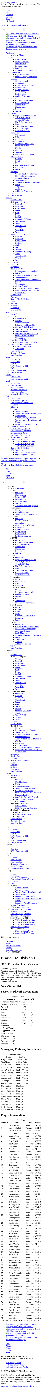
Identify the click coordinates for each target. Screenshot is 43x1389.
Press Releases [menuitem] (16, 385)
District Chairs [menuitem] (16, 295)
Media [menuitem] (8, 381)
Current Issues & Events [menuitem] (24, 85)
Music (8, 773)
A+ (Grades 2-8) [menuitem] (17, 157)
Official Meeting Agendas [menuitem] (20, 429)
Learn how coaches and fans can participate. (17, 1386)
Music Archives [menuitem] (16, 351)
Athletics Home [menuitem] (16, 200)
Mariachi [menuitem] (18, 321)
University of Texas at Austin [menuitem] (17, 1367)
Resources (15, 622)
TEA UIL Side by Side (20, 918)
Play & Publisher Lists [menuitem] (23, 122)
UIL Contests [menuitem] (20, 135)
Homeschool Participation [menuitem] (20, 437)
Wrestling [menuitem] (18, 232)
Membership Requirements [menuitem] (21, 435)
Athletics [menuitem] (9, 198)
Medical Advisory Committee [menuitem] (26, 275)
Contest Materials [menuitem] (21, 81)
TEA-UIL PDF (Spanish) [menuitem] (25, 446)
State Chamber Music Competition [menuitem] (28, 329)
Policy (8, 870)
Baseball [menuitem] (18, 204)
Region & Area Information (21, 810)
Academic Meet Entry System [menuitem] (26, 70)
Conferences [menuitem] (15, 72)
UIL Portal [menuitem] (10, 21)
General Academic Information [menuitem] (27, 174)
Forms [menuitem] (17, 169)
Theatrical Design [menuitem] (22, 120)
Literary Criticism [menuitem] (22, 90)
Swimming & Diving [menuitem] (23, 219)
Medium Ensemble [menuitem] (22, 323)
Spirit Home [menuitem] (15, 359)
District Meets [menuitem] (20, 64)
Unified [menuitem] (8, 375)
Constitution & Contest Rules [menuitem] (22, 403)
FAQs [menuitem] (13, 368)
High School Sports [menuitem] (18, 202)
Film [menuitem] (17, 124)
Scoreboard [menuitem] (15, 308)
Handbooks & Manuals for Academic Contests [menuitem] (25, 177)
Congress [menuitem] (18, 150)
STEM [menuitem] (13, 98)
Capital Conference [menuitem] (22, 75)
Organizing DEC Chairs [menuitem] (24, 454)
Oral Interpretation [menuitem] (22, 146)
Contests (14, 516)
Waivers (14, 886)
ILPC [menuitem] (17, 137)
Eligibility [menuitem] (14, 407)
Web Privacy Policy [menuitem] (13, 1363)
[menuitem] (22, 34)
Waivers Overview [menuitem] (22, 888)
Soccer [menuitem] (17, 215)
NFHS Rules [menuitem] (15, 362)
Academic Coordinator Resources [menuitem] (28, 182)
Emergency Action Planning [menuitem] (26, 271)
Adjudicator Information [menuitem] (24, 126)
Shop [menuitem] (8, 19)
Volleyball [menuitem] (19, 228)
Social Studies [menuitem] (20, 94)
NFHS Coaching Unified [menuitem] (20, 379)
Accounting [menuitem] (19, 83)
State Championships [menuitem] (18, 370)
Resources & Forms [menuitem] (22, 131)
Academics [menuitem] (10, 53)
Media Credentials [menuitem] (17, 392)
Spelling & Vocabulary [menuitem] (23, 96)
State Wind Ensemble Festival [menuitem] (26, 334)
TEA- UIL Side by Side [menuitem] (20, 366)
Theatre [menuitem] (13, 113)
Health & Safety (17, 726)
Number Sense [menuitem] (20, 107)
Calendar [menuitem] (9, 15)
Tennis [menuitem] (17, 223)
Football (9, 948)
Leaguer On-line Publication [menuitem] (21, 394)
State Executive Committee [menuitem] (21, 431)
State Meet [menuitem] (19, 68)
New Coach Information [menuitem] (24, 154)
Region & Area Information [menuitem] (21, 344)
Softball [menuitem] (18, 217)
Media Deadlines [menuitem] (17, 388)
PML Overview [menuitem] (21, 806)
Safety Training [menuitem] (21, 273)
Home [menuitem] (8, 10)
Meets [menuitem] (13, 57)
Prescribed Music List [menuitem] (19, 340)
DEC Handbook (17, 929)
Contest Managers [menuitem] (22, 128)
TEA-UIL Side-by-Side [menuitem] (19, 439)
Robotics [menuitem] (18, 109)
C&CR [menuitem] (13, 364)
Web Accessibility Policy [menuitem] (15, 1365)
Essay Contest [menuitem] (20, 87)
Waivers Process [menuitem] (21, 411)
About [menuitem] (8, 13)
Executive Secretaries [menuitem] (23, 347)
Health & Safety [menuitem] (17, 269)
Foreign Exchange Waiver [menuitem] (25, 896)
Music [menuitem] (8, 312)
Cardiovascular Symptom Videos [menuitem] (27, 288)
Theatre (14, 555)
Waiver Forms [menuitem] (20, 416)
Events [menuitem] (17, 161)
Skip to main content (8, 2)
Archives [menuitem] (18, 189)
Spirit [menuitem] (8, 357)
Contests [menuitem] (14, 79)
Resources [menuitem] (19, 139)
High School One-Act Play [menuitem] (25, 116)
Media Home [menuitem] (15, 383)
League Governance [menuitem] (18, 426)
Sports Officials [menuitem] (16, 264)
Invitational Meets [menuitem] (22, 62)
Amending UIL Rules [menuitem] (19, 433)
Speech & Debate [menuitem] (17, 141)
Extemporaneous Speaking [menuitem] (25, 144)
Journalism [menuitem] (15, 133)
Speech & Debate (18, 588)
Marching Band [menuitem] (21, 318)
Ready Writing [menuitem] (20, 92)
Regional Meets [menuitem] (21, 66)
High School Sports (18, 657)
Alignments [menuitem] (19, 187)
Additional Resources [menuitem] (23, 191)
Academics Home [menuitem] (17, 55)
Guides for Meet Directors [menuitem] (25, 165)
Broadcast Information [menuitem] (19, 390)
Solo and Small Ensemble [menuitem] (25, 325)
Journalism (15, 577)
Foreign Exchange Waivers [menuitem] (25, 418)
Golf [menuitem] (17, 213)
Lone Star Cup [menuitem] (16, 195)
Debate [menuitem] (18, 148)
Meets (13, 491)
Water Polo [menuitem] (19, 230)
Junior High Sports (18, 691)
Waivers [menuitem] (14, 297)
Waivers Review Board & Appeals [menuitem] (28, 413)
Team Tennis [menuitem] (20, 221)
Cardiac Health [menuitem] (21, 286)
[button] (2, 463)
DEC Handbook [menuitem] (17, 450)
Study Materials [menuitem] (21, 180)
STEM (14, 538)
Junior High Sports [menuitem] (18, 234)
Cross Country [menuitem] (20, 208)
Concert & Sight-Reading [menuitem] (25, 327)
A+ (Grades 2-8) (17, 605)
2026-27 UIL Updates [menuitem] (19, 400)
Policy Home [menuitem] (15, 398)
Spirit (8, 825)
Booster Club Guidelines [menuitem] (20, 299)
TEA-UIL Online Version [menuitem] (25, 441)
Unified (9, 845)
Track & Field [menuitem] (20, 226)
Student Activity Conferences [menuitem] (26, 77)
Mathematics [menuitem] (20, 105)
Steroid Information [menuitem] (22, 277)
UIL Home (10, 941)
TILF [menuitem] (13, 193)
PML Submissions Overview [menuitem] (26, 342)
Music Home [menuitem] (15, 314)
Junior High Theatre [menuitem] (22, 118)
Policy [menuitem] (8, 396)
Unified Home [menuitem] (16, 377)
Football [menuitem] (18, 211)
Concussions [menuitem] (20, 284)
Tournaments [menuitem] (20, 152)
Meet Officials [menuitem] (20, 59)
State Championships (14, 950)
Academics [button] (10, 486)
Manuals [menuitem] (14, 303)
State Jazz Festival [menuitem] (22, 331)
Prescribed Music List (19, 804)
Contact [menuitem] (9, 17)
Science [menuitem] (18, 111)
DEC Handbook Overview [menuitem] (25, 452)
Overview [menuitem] (19, 493)
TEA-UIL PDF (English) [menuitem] (24, 444)
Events (13, 778)
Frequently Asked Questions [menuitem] (26, 424)
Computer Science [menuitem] (22, 103)
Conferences (16, 508)
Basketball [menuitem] (19, 206)
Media (8, 853)
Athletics (9, 650)
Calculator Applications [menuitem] (24, 100)
